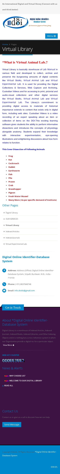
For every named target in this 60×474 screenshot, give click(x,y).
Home (5, 44)
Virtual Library (12, 225)
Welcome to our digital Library (25, 379)
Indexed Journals (12, 237)
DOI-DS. (54, 467)
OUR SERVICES (11, 219)
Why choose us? (17, 374)
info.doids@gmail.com (24, 290)
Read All (8, 384)
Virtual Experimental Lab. (16, 244)
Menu (50, 35)
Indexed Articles (12, 231)
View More (8, 345)
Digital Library (11, 212)
